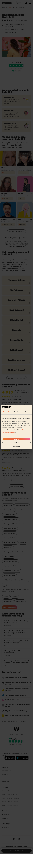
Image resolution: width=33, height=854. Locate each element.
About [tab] (27, 412)
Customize (15, 442)
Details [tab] (16, 412)
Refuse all (16, 446)
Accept (16, 439)
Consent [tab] (6, 412)
